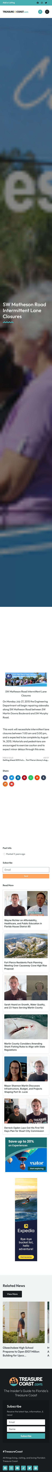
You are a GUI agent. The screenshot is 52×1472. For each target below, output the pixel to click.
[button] (5, 777)
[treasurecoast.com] (47, 12)
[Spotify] (35, 1468)
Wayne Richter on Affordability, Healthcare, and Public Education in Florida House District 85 (23, 923)
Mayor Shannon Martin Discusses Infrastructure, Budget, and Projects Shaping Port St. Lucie (23, 1088)
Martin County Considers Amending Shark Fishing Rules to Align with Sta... (23, 1351)
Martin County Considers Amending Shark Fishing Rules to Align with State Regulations (24, 1046)
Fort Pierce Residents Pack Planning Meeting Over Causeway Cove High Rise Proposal (25, 965)
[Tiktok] (23, 1468)
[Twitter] (46, 2)
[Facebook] (37, 2)
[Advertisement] (26, 644)
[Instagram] (42, 2)
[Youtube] (17, 1468)
